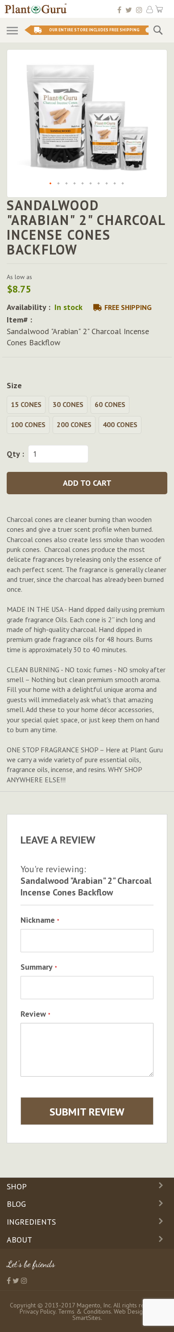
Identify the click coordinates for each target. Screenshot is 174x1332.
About (19, 1239)
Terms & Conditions (84, 1311)
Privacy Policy (37, 1311)
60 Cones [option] (110, 404)
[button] (51, 184)
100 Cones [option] (28, 424)
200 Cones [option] (74, 424)
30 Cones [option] (68, 404)
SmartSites (86, 1318)
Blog (16, 1204)
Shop (17, 1186)
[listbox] (87, 416)
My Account (149, 9)
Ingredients (31, 1222)
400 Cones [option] (120, 424)
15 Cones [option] (26, 404)
